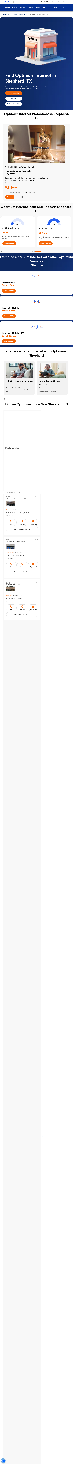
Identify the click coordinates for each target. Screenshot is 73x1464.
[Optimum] (7, 7)
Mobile (22, 7)
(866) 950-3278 (10, 516)
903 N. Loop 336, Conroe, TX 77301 (15, 598)
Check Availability (9, 243)
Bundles (30, 7)
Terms (18, 197)
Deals (38, 7)
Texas (15, 14)
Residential (8, 2)
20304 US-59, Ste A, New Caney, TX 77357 (17, 513)
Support (53, 7)
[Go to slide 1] (35, 251)
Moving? (65, 2)
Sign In (64, 7)
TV (44, 7)
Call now (13, 98)
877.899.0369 (45, 2)
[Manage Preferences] (3, 1460)
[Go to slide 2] (38, 251)
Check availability (14, 93)
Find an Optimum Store (14, 104)
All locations (6, 14)
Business (17, 2)
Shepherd (22, 14)
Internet (14, 7)
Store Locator (56, 2)
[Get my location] (39, 452)
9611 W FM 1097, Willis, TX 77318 (15, 555)
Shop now (10, 197)
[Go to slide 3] (40, 251)
